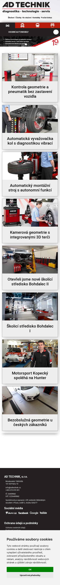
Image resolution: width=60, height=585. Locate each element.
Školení (11, 18)
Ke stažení (27, 18)
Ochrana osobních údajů (15, 528)
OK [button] (30, 569)
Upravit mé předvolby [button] (30, 575)
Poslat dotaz (46, 18)
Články (18, 18)
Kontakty (36, 18)
